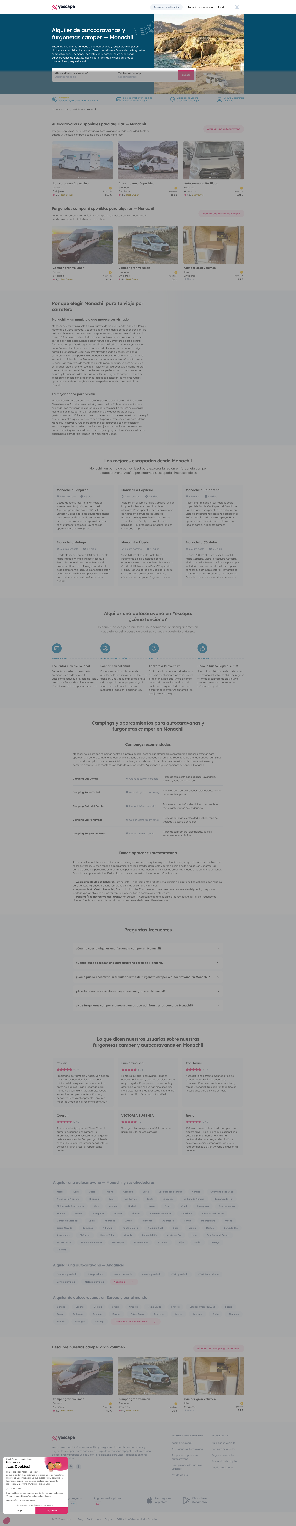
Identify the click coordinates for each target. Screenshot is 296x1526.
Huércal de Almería (91, 1242)
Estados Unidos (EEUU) (202, 1306)
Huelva (109, 1191)
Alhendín (108, 1228)
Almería (196, 1191)
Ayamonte (168, 1220)
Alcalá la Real (155, 1228)
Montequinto (208, 1220)
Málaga (216, 1242)
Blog (80, 1519)
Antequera (98, 1213)
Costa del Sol (174, 1235)
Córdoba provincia (208, 1274)
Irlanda (61, 1321)
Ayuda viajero (180, 1474)
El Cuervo (85, 1235)
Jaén (111, 1199)
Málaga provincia (94, 1281)
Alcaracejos (63, 1235)
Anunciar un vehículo (200, 7)
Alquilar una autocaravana (223, 128)
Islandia (97, 1314)
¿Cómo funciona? (182, 1442)
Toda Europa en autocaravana (131, 1321)
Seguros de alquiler (223, 1455)
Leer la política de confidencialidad (20, 1500)
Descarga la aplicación (166, 7)
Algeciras (168, 1199)
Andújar (113, 1206)
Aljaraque (110, 1220)
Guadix (128, 1235)
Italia (216, 1314)
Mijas (181, 1242)
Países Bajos (137, 1314)
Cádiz (91, 1220)
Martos (210, 1228)
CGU (119, 1519)
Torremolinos (141, 1242)
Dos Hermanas (227, 1206)
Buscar (186, 74)
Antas (128, 1220)
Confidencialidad (135, 1519)
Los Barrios (130, 1199)
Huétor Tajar (107, 1235)
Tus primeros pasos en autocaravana (185, 1457)
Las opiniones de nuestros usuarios (187, 1466)
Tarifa (150, 1199)
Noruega (99, 1321)
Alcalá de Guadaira (160, 1213)
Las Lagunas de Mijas (170, 1191)
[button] (6, 1520)
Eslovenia (159, 1314)
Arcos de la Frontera (68, 1199)
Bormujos (87, 1228)
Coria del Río (231, 1228)
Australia (197, 1314)
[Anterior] (55, 160)
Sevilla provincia (66, 1281)
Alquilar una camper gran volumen (218, 1348)
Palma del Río (149, 1235)
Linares (136, 1213)
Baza (175, 1228)
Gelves (78, 1213)
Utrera (151, 1206)
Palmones (147, 1220)
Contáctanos (93, 1519)
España (80, 1306)
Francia (175, 1306)
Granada (94, 1199)
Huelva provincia (123, 1274)
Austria (178, 1314)
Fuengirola (203, 1206)
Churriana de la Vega (221, 1191)
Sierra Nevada (64, 1228)
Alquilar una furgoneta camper (221, 213)
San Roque (118, 1242)
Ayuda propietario (222, 1467)
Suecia (228, 1306)
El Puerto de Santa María (70, 1206)
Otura (168, 1206)
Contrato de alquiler (223, 1449)
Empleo (109, 1519)
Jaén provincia (95, 1274)
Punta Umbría (130, 1228)
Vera (96, 1206)
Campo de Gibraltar (67, 1220)
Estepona (163, 1242)
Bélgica (98, 1306)
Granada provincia (67, 1274)
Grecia (115, 1306)
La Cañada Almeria (194, 1199)
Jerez (146, 1191)
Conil (184, 1206)
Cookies (152, 1519)
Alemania (234, 1314)
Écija (76, 1191)
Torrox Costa (64, 1242)
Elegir (19, 1510)
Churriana (186, 1213)
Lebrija (192, 1228)
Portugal (80, 1321)
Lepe (194, 1235)
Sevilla (197, 1242)
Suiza (60, 1314)
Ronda (187, 1220)
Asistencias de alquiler (225, 1461)
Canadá (61, 1306)
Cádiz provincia (179, 1274)
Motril (60, 1191)
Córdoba (128, 1191)
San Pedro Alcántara (218, 1235)
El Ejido (61, 1213)
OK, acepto (52, 1510)
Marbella (132, 1206)
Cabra (92, 1191)
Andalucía (119, 1281)
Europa (116, 1314)
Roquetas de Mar (223, 1199)
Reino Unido (154, 1306)
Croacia (133, 1306)
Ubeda (228, 1220)
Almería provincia (151, 1274)
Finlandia (78, 1314)
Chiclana (61, 1249)
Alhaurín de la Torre (213, 1213)
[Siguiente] (109, 160)
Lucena (118, 1213)
